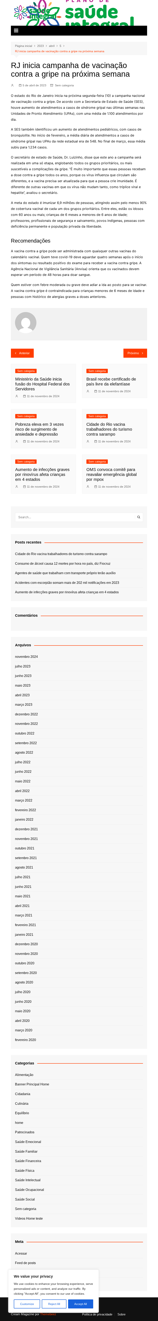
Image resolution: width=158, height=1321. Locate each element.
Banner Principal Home (32, 1084)
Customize (27, 1304)
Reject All (54, 1304)
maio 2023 (22, 685)
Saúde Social (25, 1199)
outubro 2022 (24, 733)
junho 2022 (23, 771)
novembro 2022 (26, 723)
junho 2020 (23, 1001)
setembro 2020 (26, 973)
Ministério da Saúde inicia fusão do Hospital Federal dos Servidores (42, 384)
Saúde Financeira (28, 1161)
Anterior (24, 353)
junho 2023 (23, 676)
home (19, 1122)
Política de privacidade (97, 1314)
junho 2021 (23, 886)
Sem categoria (64, 85)
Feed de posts (25, 1263)
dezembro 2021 (26, 829)
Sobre (121, 1314)
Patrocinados (24, 1132)
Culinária (21, 1103)
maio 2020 (22, 1011)
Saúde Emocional (28, 1142)
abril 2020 (22, 1021)
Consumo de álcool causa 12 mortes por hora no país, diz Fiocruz (62, 563)
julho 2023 (22, 666)
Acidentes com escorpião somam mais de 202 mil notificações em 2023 (67, 582)
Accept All (80, 1304)
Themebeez (48, 1314)
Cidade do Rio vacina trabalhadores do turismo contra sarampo (109, 429)
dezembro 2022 (26, 714)
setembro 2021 (26, 858)
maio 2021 (22, 896)
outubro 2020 (24, 963)
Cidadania (22, 1094)
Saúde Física (24, 1170)
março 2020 (23, 1030)
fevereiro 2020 (25, 1040)
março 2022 (23, 800)
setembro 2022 (26, 743)
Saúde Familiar (26, 1151)
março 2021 (23, 915)
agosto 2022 (24, 752)
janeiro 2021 (24, 934)
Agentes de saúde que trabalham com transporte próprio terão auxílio (65, 573)
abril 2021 (22, 906)
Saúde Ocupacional (29, 1189)
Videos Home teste (29, 1218)
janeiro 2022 (24, 819)
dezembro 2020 (26, 944)
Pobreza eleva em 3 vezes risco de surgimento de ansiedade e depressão (39, 429)
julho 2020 (22, 992)
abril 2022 (22, 791)
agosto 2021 (24, 867)
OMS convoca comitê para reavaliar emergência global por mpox (111, 474)
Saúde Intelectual (28, 1180)
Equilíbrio (22, 1113)
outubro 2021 (24, 848)
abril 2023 (22, 695)
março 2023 (23, 704)
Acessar (21, 1253)
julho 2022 (22, 762)
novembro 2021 (26, 839)
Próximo (133, 353)
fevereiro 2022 (25, 810)
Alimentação (24, 1075)
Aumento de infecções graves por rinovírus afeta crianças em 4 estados (42, 474)
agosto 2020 (24, 982)
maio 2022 (22, 781)
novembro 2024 (26, 656)
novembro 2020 (26, 953)
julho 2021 (22, 877)
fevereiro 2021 (25, 925)
